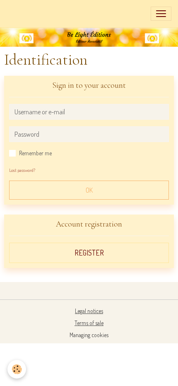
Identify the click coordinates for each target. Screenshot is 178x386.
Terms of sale (89, 322)
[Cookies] (16, 369)
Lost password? (22, 170)
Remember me (35, 153)
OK (89, 190)
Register (89, 252)
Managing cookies (89, 334)
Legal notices (89, 310)
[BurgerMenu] (161, 14)
